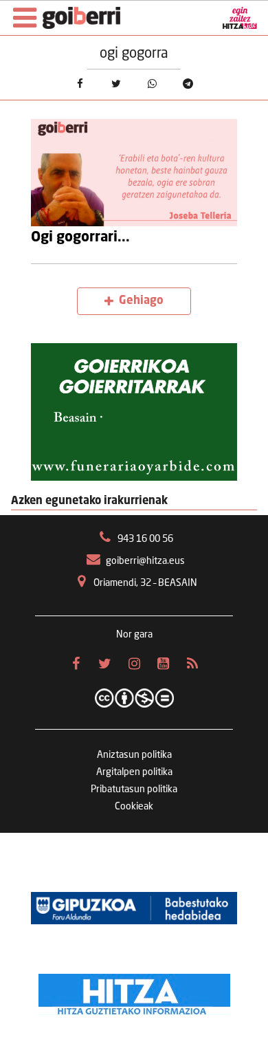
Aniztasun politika (134, 755)
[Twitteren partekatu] (116, 83)
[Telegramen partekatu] (187, 83)
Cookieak (134, 806)
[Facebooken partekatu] (80, 83)
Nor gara (134, 635)
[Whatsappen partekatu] (152, 83)
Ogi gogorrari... (80, 237)
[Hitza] (134, 991)
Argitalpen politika (134, 772)
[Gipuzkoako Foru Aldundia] (134, 908)
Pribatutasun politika (134, 789)
